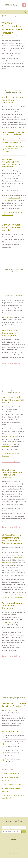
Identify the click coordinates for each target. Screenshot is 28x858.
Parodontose (6, 562)
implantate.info (9, 4)
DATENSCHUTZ (14, 849)
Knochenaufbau (11, 436)
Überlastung (6, 447)
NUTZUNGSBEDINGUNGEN (14, 853)
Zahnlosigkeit (9, 317)
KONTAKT (14, 844)
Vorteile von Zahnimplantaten (12, 597)
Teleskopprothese (8, 622)
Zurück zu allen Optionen (11, 363)
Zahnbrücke (19, 557)
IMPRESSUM (14, 839)
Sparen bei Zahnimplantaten (13, 784)
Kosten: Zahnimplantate (11, 773)
